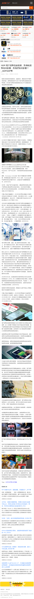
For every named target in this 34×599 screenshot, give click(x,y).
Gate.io (6, 61)
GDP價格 (14, 482)
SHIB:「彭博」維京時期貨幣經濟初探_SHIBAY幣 (17, 518)
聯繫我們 (2, 589)
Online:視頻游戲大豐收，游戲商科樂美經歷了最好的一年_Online (17, 531)
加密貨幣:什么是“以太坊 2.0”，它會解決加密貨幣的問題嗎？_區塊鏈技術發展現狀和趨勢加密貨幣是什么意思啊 (16, 565)
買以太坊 (10, 597)
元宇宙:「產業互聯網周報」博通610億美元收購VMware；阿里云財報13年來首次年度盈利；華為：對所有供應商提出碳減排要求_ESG (16, 504)
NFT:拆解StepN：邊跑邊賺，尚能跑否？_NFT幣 (16, 489)
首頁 (1, 61)
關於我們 (8, 589)
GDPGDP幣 (9, 482)
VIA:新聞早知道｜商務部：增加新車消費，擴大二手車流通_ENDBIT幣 (16, 547)
